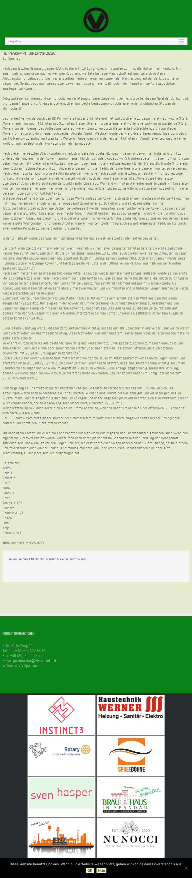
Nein (101, 871)
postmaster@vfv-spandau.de (35, 660)
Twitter (20, 570)
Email (46, 570)
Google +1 (33, 570)
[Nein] (185, 868)
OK (90, 871)
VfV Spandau (27, 665)
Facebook (10, 570)
